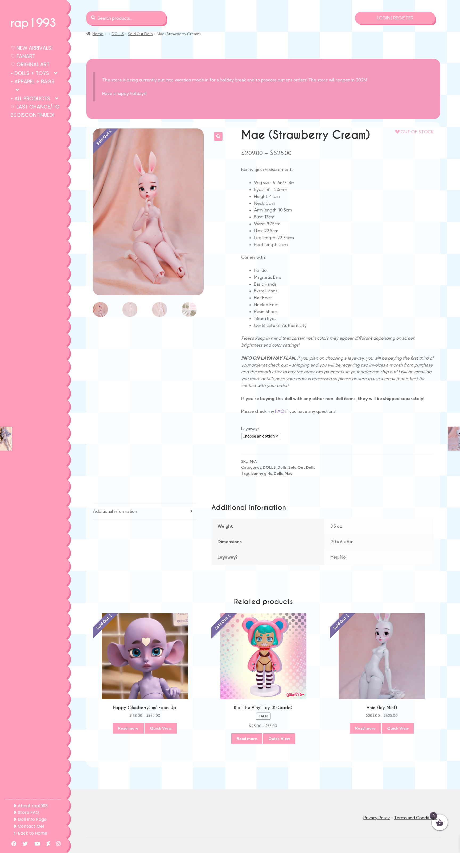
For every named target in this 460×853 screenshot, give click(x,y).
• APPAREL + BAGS (32, 81)
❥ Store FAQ (26, 812)
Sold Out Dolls (140, 33)
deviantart (45, 843)
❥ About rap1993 (30, 806)
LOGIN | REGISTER (395, 17)
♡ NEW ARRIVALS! (32, 48)
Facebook (11, 843)
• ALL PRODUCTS (30, 98)
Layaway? (250, 428)
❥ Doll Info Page (30, 819)
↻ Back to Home (30, 833)
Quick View (160, 728)
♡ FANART (23, 56)
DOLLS (118, 33)
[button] (218, 136)
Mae (289, 473)
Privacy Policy (376, 817)
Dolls (282, 467)
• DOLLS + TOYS (30, 73)
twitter (22, 843)
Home (97, 33)
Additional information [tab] (115, 511)
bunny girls (261, 473)
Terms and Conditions (415, 817)
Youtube (34, 843)
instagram (56, 843)
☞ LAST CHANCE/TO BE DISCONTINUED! (35, 111)
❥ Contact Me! (28, 826)
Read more (128, 728)
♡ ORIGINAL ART (30, 64)
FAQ (279, 411)
